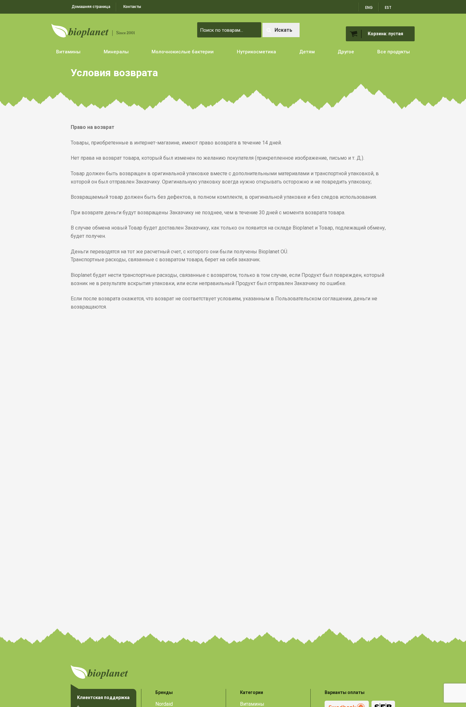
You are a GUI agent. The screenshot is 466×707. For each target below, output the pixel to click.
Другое (346, 52)
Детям (307, 52)
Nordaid (164, 704)
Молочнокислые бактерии (183, 52)
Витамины (68, 52)
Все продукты (393, 52)
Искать (283, 30)
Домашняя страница (91, 6)
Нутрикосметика (256, 52)
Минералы (116, 52)
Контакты (132, 6)
